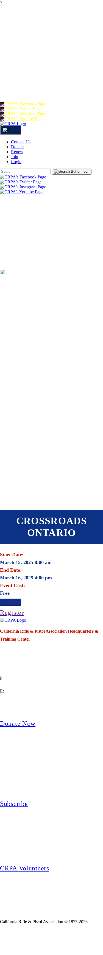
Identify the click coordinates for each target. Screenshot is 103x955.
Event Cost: (12, 585)
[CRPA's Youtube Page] (21, 118)
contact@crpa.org (15, 697)
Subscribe (14, 803)
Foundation (74, 64)
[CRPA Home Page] (13, 620)
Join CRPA (25, 939)
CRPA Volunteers (24, 868)
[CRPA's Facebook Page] (23, 104)
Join (51, 20)
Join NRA (65, 939)
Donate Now (17, 723)
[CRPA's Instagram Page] (23, 113)
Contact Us (20, 141)
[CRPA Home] (13, 123)
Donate (13, 86)
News (44, 42)
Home (7, 20)
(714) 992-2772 (13, 684)
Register (12, 612)
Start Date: (12, 554)
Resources (17, 64)
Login (81, 86)
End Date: (11, 570)
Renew (38, 86)
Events (67, 42)
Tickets (10, 602)
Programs (16, 42)
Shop (44, 64)
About (30, 20)
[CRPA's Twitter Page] (20, 109)
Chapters (77, 20)
